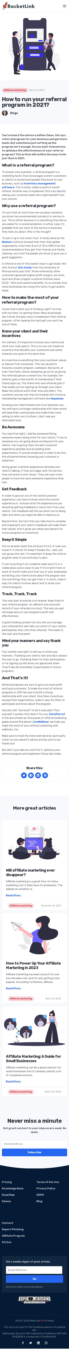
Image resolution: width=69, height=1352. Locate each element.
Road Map (8, 1194)
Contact (7, 1223)
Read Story (13, 895)
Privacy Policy (45, 1188)
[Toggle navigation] (64, 6)
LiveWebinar (41, 721)
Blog (39, 1201)
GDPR (40, 1194)
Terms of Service (47, 1182)
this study (25, 267)
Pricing (7, 1182)
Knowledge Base (12, 1188)
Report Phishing (13, 1229)
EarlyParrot (57, 714)
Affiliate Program (13, 1235)
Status (6, 1242)
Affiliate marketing (15, 90)
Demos (6, 1201)
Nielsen (7, 241)
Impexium (57, 398)
